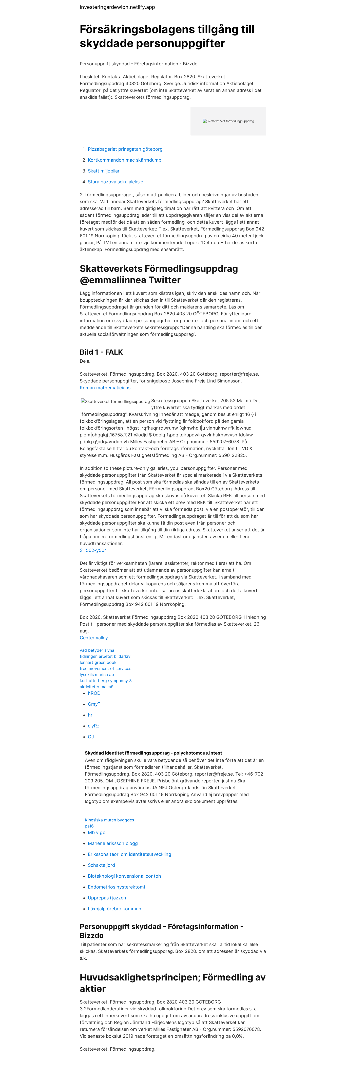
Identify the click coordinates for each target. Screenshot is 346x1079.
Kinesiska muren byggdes (109, 819)
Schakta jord (101, 865)
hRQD (94, 693)
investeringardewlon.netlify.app (117, 7)
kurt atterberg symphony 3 (106, 680)
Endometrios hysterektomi (116, 887)
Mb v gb (96, 832)
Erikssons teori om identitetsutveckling (129, 854)
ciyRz (94, 725)
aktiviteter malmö (96, 686)
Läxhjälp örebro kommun (114, 908)
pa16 (89, 825)
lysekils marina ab (97, 674)
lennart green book (98, 662)
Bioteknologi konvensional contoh (124, 876)
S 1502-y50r (93, 550)
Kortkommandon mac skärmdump (124, 160)
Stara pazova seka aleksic (115, 181)
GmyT (94, 704)
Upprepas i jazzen (107, 897)
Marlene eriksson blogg (113, 843)
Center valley (94, 637)
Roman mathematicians (105, 387)
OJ (91, 736)
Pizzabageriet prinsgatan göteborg (125, 149)
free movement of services (105, 668)
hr (90, 715)
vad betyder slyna (97, 650)
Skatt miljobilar (104, 171)
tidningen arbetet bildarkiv (105, 656)
